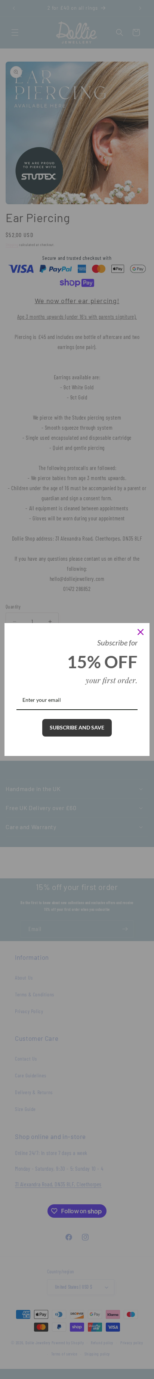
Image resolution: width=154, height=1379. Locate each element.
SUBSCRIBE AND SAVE (77, 727)
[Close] (141, 632)
